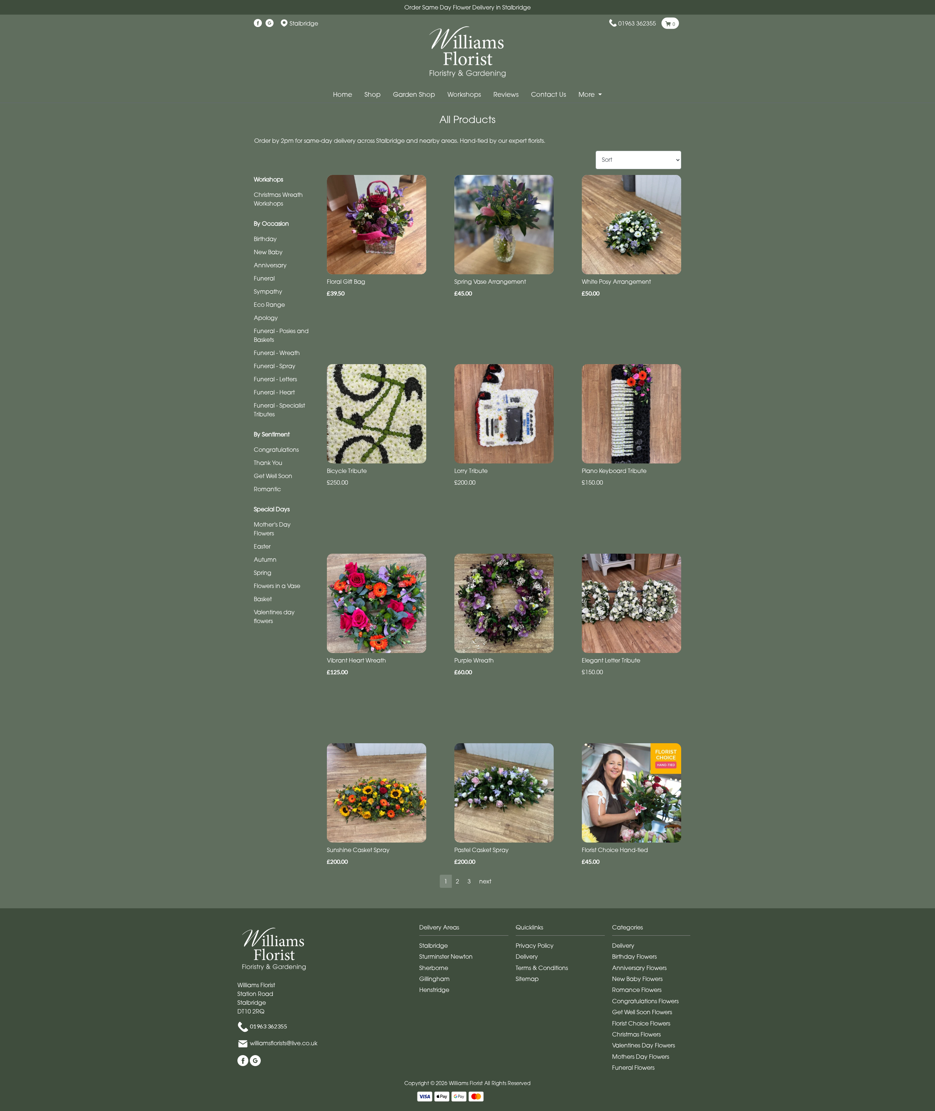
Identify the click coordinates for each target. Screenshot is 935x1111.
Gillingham (434, 978)
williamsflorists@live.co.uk (283, 1043)
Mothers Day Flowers (640, 1056)
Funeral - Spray (274, 366)
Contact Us (548, 94)
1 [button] (445, 881)
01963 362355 (637, 23)
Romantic (267, 489)
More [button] (587, 94)
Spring (262, 572)
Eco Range (269, 304)
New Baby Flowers (637, 978)
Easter (262, 546)
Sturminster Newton (446, 956)
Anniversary (270, 265)
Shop (373, 94)
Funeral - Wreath (277, 352)
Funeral (264, 278)
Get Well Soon (273, 476)
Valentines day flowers (274, 616)
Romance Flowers (636, 989)
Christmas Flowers (636, 1034)
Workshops (464, 94)
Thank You (268, 462)
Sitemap (527, 978)
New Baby (268, 252)
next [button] (485, 881)
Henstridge (434, 989)
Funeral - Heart (274, 392)
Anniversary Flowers (639, 967)
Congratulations (276, 449)
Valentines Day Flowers (643, 1045)
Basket (263, 599)
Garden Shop (414, 94)
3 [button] (469, 881)
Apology (266, 317)
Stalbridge (433, 945)
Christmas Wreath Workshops (278, 199)
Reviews (506, 94)
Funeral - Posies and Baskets (281, 335)
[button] (467, 929)
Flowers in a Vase (277, 585)
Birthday (265, 239)
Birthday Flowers (634, 956)
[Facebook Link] (258, 23)
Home (342, 94)
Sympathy (268, 291)
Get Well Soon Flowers (642, 1012)
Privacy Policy (535, 945)
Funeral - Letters (275, 379)
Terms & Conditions (542, 967)
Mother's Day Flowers (272, 529)
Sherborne (433, 967)
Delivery (527, 956)
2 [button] (457, 881)
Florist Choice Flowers (641, 1023)
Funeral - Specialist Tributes (279, 410)
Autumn (265, 559)
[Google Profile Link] (270, 23)
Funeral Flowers (633, 1067)
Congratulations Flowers (645, 1001)
